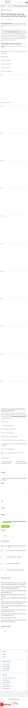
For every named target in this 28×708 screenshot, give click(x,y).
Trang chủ (3, 6)
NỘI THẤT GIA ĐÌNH (5, 666)
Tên (2, 501)
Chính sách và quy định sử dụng (8, 677)
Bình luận (2, 483)
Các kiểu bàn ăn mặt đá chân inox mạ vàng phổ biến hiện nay (21, 463)
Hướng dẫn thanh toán (6, 686)
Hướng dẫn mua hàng (6, 688)
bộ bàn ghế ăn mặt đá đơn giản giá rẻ (18, 416)
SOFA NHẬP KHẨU (5, 670)
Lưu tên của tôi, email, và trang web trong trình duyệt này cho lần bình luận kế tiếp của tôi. (15, 522)
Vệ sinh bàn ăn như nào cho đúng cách (14, 557)
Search (20, 2)
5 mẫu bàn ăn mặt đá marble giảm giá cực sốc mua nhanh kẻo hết (13, 584)
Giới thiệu (4, 656)
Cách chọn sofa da (12, 617)
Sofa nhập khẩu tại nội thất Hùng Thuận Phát (15, 569)
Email (3, 507)
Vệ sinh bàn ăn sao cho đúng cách (13, 563)
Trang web (3, 514)
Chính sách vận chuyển (6, 682)
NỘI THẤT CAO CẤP (6, 664)
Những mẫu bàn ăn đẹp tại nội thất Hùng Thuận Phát (17, 546)
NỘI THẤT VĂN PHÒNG (6, 668)
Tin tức (9, 6)
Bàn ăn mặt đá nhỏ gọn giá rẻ (6, 23)
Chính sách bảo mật (6, 680)
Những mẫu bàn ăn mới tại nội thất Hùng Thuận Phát (16, 550)
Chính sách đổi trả (5, 684)
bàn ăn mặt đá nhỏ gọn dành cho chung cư (12, 31)
